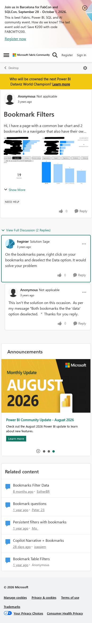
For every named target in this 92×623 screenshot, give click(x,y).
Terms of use (70, 597)
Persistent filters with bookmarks (40, 522)
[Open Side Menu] (6, 55)
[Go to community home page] (31, 55)
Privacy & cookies (44, 597)
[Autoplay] (38, 451)
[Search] (55, 55)
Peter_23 (38, 510)
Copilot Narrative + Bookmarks (38, 540)
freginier (23, 241)
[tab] (44, 451)
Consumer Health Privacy (65, 613)
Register (67, 55)
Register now (15, 38)
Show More (17, 189)
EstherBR (43, 491)
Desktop (13, 68)
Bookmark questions (29, 503)
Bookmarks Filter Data (31, 485)
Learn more (61, 84)
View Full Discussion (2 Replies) (28, 230)
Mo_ (35, 528)
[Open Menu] (85, 68)
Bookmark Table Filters (31, 558)
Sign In (81, 55)
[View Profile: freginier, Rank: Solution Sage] (10, 244)
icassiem (40, 546)
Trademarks (12, 607)
